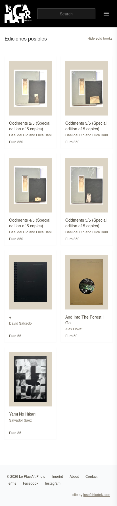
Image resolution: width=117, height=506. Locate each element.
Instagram (52, 483)
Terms (11, 483)
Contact (91, 476)
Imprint (57, 476)
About (74, 476)
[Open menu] (106, 13)
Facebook (30, 483)
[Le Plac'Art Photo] (19, 14)
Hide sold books (99, 38)
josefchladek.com (96, 494)
